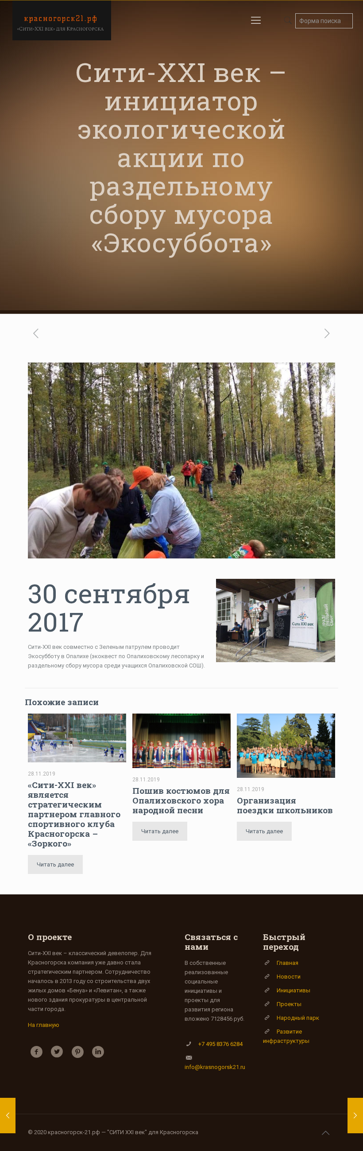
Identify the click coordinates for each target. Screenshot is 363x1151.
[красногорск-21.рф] (61, 20)
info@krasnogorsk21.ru (215, 1067)
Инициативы (293, 990)
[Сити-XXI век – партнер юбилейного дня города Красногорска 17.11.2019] (7, 1115)
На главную (43, 1025)
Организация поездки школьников (285, 805)
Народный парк (298, 1017)
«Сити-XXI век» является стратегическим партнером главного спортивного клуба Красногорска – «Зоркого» (74, 814)
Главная (287, 963)
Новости (289, 976)
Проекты (289, 1004)
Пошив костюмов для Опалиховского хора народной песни (181, 800)
